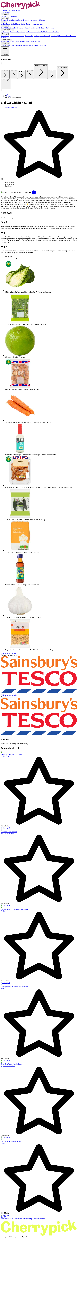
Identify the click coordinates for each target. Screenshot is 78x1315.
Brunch (20, 20)
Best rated (73, 36)
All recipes (5, 14)
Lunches (15, 20)
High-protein (12, 32)
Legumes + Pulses (23, 28)
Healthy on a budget (52, 36)
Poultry (7, 107)
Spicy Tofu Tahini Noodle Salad (11, 1064)
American (43, 45)
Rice (61, 36)
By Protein (5, 26)
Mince (52, 28)
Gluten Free (10, 756)
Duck (48, 28)
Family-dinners (10, 36)
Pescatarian (4, 833)
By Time (4, 22)
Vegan (26, 32)
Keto (57, 32)
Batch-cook (11, 41)
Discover (4, 16)
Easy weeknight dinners (23, 36)
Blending (34, 41)
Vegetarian (20, 32)
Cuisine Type (5, 43)
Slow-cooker (26, 41)
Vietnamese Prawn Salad (9, 832)
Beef (2, 28)
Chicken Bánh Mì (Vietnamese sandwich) (14, 909)
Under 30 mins (16, 24)
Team (12, 1219)
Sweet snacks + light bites (36, 20)
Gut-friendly (39, 32)
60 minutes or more (37, 24)
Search (14, 16)
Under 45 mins (26, 24)
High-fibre (4, 32)
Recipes (7, 10)
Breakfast (4, 20)
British (37, 45)
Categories (5, 54)
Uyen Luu (5, 1215)
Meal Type (5, 34)
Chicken (7, 28)
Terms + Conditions (39, 1219)
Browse (9, 16)
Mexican (32, 45)
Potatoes (3, 37)
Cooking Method (6, 39)
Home (3, 10)
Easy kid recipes (36, 36)
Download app (15, 10)
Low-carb (31, 32)
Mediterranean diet (49, 32)
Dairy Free (13, 107)
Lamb (12, 28)
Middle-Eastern (24, 45)
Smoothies (66, 36)
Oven (39, 41)
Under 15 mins (6, 24)
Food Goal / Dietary (7, 30)
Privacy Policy (28, 1219)
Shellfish (11, 833)
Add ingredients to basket (9, 653)
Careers (16, 1219)
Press (21, 1219)
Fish (15, 28)
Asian (12, 45)
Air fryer (4, 41)
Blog (8, 1219)
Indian (17, 45)
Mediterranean (5, 45)
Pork (31, 28)
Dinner (9, 20)
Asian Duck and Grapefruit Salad (11, 754)
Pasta (44, 36)
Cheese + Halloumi (39, 28)
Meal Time (5, 18)
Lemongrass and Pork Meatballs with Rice (14, 986)
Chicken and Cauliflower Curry (11, 1141)
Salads (3, 36)
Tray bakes (18, 41)
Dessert (25, 20)
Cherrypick (6, 828)
